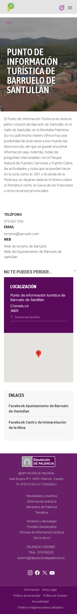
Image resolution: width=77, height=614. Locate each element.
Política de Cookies (55, 595)
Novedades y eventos (41, 496)
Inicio (9, 22)
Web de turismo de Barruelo (25, 246)
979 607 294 (13, 221)
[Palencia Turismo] (10, 7)
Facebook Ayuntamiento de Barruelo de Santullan (39, 408)
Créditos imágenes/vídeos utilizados (40, 607)
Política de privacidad (26, 595)
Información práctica (41, 501)
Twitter (45, 572)
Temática (41, 512)
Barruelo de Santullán (27, 317)
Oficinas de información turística (41, 532)
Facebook (38, 572)
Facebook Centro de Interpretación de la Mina (37, 425)
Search (61, 8)
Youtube (51, 572)
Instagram (31, 572)
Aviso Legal (49, 589)
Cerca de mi (41, 538)
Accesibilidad (40, 601)
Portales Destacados (41, 527)
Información (31, 589)
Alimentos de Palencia (41, 507)
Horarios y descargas (42, 521)
